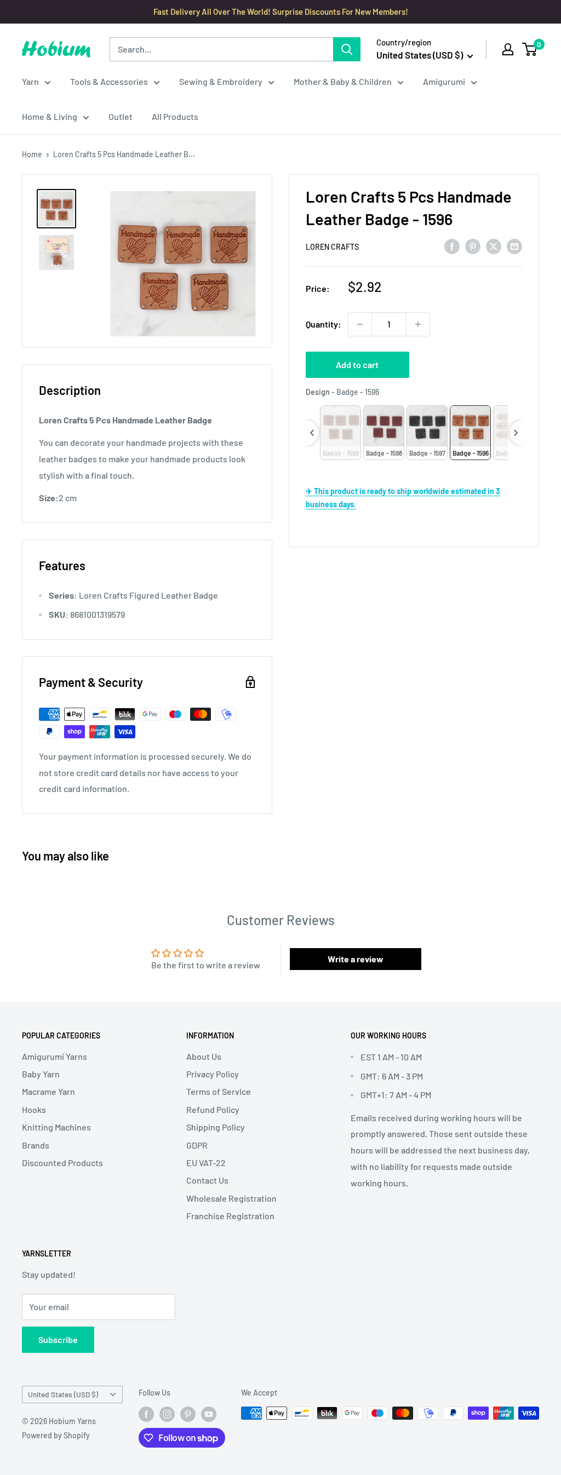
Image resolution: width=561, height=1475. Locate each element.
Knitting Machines (56, 1127)
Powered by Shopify (56, 1435)
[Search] (346, 49)
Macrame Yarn (48, 1091)
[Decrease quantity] (359, 324)
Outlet (120, 116)
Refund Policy (212, 1109)
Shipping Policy (215, 1127)
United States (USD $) (63, 1394)
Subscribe (58, 1339)
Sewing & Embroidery (220, 81)
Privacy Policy (212, 1074)
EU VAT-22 (206, 1162)
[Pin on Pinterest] (472, 245)
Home (32, 154)
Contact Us (207, 1180)
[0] (530, 49)
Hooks (34, 1109)
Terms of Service (218, 1091)
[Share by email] (514, 245)
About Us (203, 1056)
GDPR (197, 1145)
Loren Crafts (332, 246)
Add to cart (357, 364)
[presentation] (312, 432)
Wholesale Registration (231, 1198)
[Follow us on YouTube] (208, 1414)
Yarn (30, 81)
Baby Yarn (41, 1074)
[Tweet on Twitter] (493, 245)
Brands (35, 1145)
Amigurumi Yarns (54, 1056)
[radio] (340, 432)
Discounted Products (62, 1162)
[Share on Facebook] (452, 245)
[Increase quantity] (418, 324)
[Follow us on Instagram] (167, 1414)
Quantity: (323, 324)
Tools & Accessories (109, 81)
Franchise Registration (230, 1215)
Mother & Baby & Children (343, 81)
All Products (175, 116)
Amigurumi (444, 81)
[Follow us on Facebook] (146, 1414)
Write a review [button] (355, 959)
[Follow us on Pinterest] (188, 1414)
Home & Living (49, 116)
